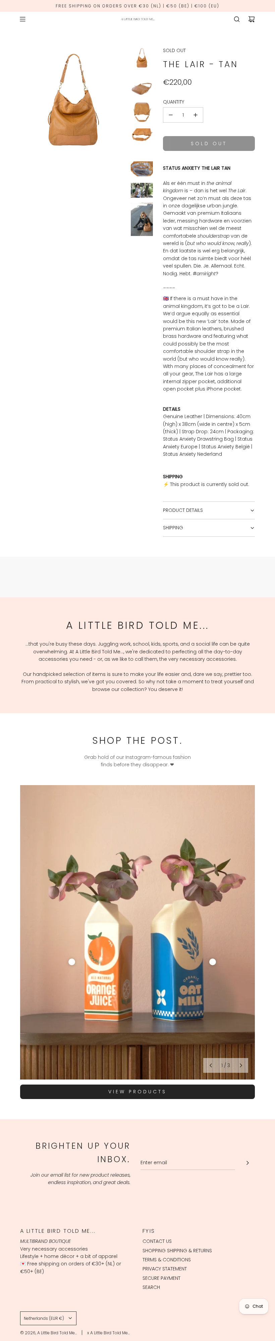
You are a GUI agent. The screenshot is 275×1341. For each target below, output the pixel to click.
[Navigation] (22, 19)
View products (137, 1091)
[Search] (236, 19)
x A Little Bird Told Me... (108, 1333)
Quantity (173, 101)
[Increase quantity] (195, 115)
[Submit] (247, 1162)
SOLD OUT (174, 50)
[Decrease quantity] (170, 115)
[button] (210, 1065)
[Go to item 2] (212, 961)
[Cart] (251, 19)
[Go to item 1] (71, 961)
